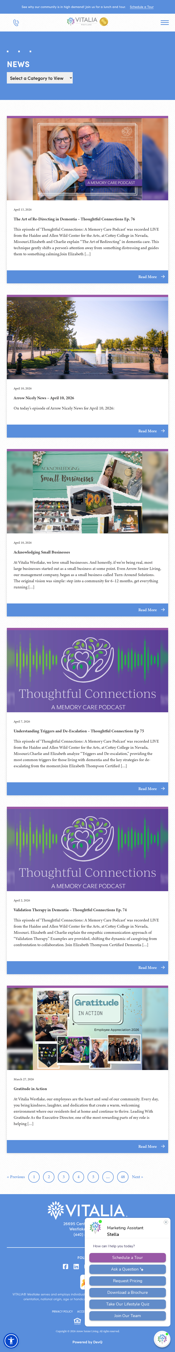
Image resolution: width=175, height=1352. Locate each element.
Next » (137, 1177)
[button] (11, 1340)
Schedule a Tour (142, 7)
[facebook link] (65, 1267)
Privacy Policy (62, 1311)
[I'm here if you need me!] (162, 1339)
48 (123, 1177)
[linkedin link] (76, 1267)
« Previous (16, 1177)
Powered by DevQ (87, 1341)
